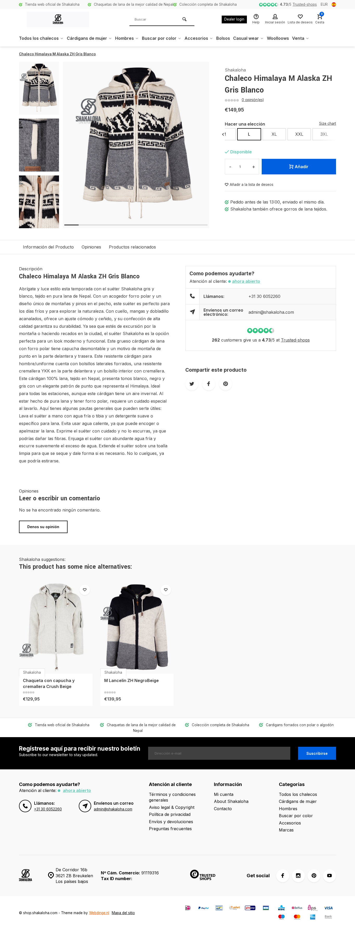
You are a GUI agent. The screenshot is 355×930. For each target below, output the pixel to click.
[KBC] (281, 908)
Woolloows (278, 38)
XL (274, 134)
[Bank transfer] (328, 917)
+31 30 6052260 (264, 296)
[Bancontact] (219, 908)
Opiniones (91, 247)
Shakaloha (235, 70)
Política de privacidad (169, 814)
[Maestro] (281, 917)
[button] (39, 223)
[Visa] (328, 908)
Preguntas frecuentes (170, 828)
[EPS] (312, 908)
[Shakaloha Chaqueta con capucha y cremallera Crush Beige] (56, 628)
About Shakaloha (231, 801)
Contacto (223, 808)
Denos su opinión (43, 527)
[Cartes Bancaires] (265, 908)
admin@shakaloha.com (271, 312)
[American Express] (312, 917)
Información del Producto (48, 247)
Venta (298, 38)
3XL (324, 134)
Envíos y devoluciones (171, 821)
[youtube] (329, 875)
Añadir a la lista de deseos (251, 184)
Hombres (124, 38)
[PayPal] (203, 908)
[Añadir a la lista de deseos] (85, 590)
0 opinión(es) (253, 100)
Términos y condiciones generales (172, 797)
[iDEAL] (187, 908)
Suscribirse (317, 753)
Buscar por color (159, 38)
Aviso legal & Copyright (171, 807)
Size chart (327, 123)
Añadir (301, 166)
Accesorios (196, 38)
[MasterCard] (297, 917)
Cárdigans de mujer (87, 38)
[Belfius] (297, 908)
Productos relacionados (132, 247)
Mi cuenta (223, 794)
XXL (299, 134)
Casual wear (246, 38)
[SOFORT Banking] (234, 908)
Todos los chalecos (39, 38)
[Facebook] (282, 875)
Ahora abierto (246, 281)
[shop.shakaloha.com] (58, 19)
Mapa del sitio (123, 913)
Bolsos (223, 38)
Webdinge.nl (99, 913)
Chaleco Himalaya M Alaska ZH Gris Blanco (57, 54)
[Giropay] (250, 908)
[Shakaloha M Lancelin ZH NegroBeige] (137, 628)
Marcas (286, 830)
